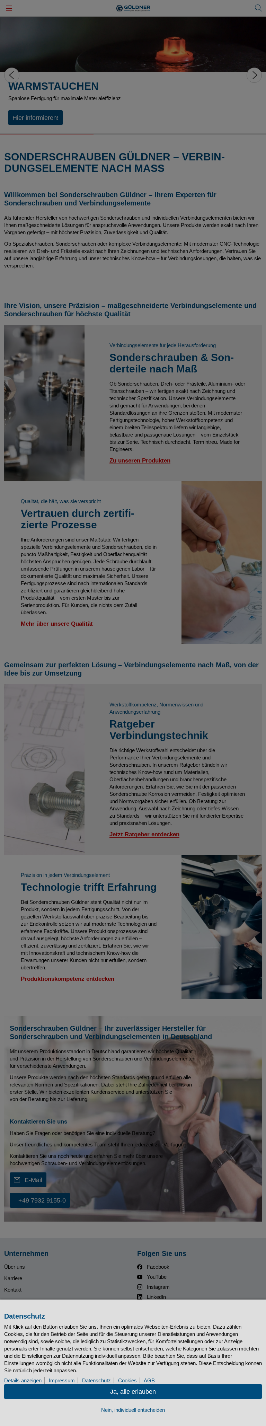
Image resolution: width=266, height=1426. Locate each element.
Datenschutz (96, 1380)
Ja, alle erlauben (133, 1391)
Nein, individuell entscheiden (133, 1410)
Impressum (62, 1380)
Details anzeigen (23, 1380)
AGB (149, 1380)
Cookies (127, 1380)
